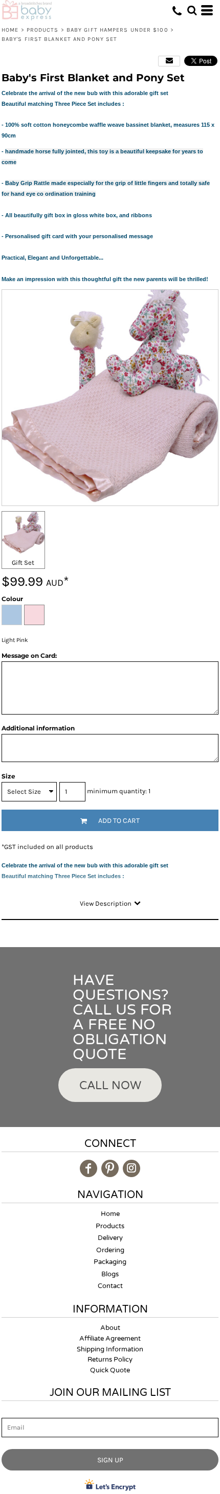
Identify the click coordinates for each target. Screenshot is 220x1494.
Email (11, 1412)
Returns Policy (110, 1359)
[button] (192, 10)
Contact (110, 1286)
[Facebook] (88, 1168)
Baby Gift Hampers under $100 (117, 30)
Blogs (110, 1274)
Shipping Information (110, 1349)
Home (10, 30)
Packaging (110, 1262)
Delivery (110, 1238)
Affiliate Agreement (110, 1339)
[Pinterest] (110, 1168)
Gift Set (23, 562)
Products (43, 30)
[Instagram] (131, 1168)
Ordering (110, 1250)
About (110, 1328)
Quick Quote (110, 1370)
